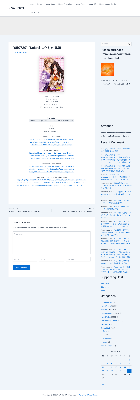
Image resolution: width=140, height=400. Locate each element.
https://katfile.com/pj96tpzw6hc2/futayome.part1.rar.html (51, 153)
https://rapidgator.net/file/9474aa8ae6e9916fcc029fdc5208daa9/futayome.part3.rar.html (51, 185)
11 (107, 367)
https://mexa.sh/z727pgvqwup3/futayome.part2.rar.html (51, 142)
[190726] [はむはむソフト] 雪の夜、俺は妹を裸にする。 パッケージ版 (116, 215)
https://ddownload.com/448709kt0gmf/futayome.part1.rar (51, 166)
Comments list (34, 12)
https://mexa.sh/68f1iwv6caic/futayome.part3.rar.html (51, 145)
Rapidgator (105, 283)
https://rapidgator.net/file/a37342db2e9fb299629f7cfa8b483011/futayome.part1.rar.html (51, 180)
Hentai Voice (80, 4)
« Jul (102, 384)
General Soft (105, 328)
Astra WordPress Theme (88, 395)
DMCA (39, 4)
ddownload (105, 287)
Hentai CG (92, 4)
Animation (107, 338)
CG (104, 335)
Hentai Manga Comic (107, 4)
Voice (105, 342)
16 (129, 367)
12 (112, 367)
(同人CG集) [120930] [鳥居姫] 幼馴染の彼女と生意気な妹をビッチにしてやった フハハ (115, 232)
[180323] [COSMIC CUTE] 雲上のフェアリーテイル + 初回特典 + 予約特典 (116, 185)
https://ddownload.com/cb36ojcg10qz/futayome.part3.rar (51, 172)
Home (31, 4)
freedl (103, 291)
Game (105, 331)
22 (125, 371)
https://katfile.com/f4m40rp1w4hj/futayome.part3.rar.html (51, 158)
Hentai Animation (65, 4)
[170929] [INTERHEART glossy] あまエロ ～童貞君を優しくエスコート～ (116, 194)
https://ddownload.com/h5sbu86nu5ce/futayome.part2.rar (51, 169)
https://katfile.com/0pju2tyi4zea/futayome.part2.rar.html (52, 156)
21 (120, 371)
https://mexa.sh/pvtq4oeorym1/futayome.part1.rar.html (51, 139)
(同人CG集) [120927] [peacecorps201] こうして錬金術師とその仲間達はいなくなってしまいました (116, 176)
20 (116, 371)
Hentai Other (106, 324)
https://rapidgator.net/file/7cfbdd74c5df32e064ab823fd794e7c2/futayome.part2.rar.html (51, 182)
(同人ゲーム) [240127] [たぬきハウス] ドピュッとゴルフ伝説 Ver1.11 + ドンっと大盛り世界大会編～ (115, 269)
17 (103, 371)
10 (103, 367)
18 (107, 371)
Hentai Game (50, 4)
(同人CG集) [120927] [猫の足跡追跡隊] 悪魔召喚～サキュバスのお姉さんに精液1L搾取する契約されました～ (116, 168)
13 (116, 367)
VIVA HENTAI (17, 8)
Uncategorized (106, 302)
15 (125, 367)
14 (120, 367)
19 (112, 371)
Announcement (106, 346)
